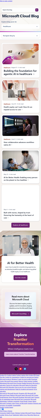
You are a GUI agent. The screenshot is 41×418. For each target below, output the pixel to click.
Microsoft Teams (20, 395)
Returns (21, 381)
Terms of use (8, 415)
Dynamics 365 (23, 393)
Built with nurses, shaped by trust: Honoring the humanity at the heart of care (19, 215)
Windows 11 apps (16, 379)
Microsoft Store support (11, 381)
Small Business (4, 397)
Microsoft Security (13, 393)
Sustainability (17, 405)
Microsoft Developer (19, 397)
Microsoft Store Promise (14, 383)
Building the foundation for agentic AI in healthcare (20, 72)
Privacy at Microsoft (21, 403)
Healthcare (7, 26)
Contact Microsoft (25, 413)
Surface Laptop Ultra (22, 375)
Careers (30, 401)
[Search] (36, 9)
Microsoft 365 (32, 393)
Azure (10, 397)
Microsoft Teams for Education (28, 385)
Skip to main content (6, 1)
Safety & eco (23, 415)
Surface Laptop (11, 375)
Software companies (13, 401)
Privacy (33, 413)
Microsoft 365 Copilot (31, 395)
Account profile (26, 379)
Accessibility (9, 405)
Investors (30, 403)
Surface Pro (3, 375)
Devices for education (12, 385)
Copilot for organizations (12, 377)
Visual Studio (23, 401)
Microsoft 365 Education (7, 387)
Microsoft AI (3, 393)
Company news (10, 403)
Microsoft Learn (29, 397)
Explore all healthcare (20, 225)
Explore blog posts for (9, 22)
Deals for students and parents (24, 389)
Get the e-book (20, 278)
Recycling (30, 415)
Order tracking (28, 381)
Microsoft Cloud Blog (19, 314)
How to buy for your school (23, 387)
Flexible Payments (27, 383)
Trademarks (15, 415)
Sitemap (17, 413)
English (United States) (6, 407)
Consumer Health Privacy (7, 413)
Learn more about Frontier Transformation (20, 354)
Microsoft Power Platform (7, 395)
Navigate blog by (9, 36)
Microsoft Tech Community (22, 399)
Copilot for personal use (27, 377)
